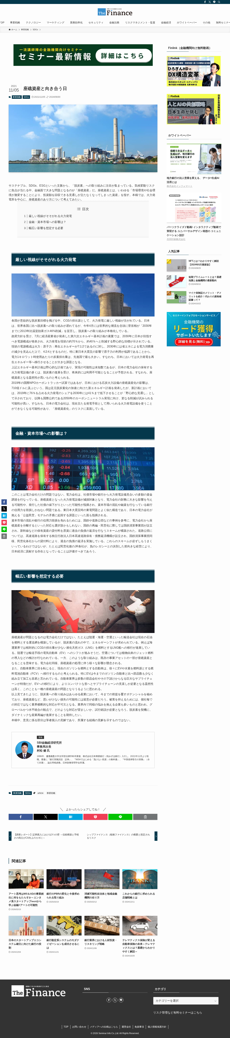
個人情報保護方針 (157, 1026)
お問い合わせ (79, 1026)
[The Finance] (115, 11)
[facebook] (205, 2)
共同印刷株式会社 (176, 239)
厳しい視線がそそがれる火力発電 (50, 216)
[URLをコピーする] (145, 817)
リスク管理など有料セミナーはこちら (177, 1012)
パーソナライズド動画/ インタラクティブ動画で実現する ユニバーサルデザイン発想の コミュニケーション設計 (194, 231)
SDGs (26, 97)
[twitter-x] (209, 2)
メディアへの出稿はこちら (104, 1026)
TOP (66, 1026)
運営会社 (126, 1026)
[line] (214, 2)
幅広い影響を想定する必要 (46, 228)
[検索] (219, 2)
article (40, 793)
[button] (21, 817)
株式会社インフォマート (179, 186)
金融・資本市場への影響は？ (47, 221)
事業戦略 (17, 97)
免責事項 (139, 1026)
